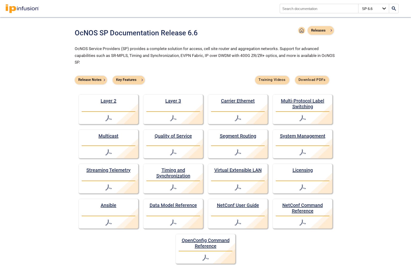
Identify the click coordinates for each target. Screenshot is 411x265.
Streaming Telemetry (108, 170)
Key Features (126, 80)
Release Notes (90, 80)
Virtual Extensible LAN (238, 170)
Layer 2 (108, 101)
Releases (318, 30)
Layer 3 (173, 101)
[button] (301, 31)
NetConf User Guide (238, 205)
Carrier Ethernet (238, 101)
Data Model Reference (173, 205)
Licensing (303, 170)
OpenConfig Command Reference (206, 243)
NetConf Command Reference (302, 208)
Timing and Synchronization (173, 173)
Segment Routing (238, 136)
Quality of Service (173, 136)
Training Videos (272, 80)
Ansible (108, 205)
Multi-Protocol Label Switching (302, 103)
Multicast (108, 136)
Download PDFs (312, 80)
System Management (302, 136)
